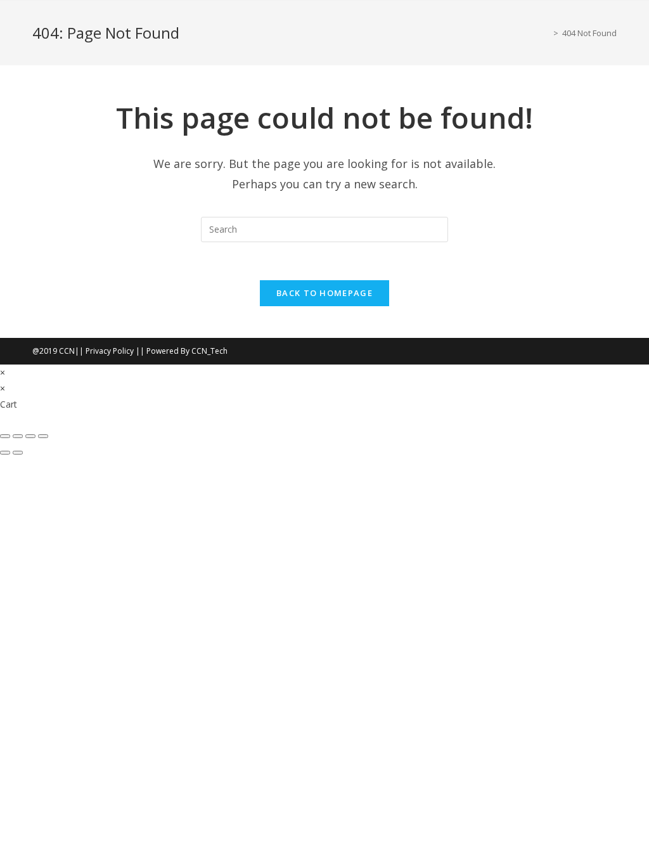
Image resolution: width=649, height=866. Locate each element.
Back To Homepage (324, 293)
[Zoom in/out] (5, 436)
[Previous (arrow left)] (5, 453)
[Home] (546, 33)
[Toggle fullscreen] (18, 436)
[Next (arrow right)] (18, 453)
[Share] (30, 436)
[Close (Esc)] (43, 436)
